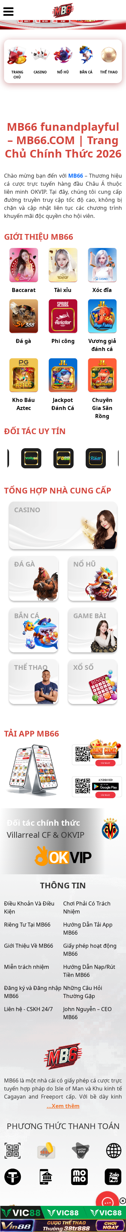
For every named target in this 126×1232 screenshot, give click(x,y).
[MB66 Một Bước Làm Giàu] (63, 8)
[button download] (92, 787)
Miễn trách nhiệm (26, 967)
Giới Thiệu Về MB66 (28, 945)
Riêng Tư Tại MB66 (27, 924)
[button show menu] (8, 11)
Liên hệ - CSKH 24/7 (28, 1009)
